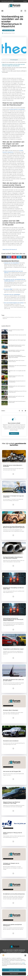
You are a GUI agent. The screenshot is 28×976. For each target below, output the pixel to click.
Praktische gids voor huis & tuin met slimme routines (16, 397)
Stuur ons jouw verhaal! (14, 423)
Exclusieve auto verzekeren (10, 740)
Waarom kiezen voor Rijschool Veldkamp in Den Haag (11, 802)
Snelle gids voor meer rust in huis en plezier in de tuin (16, 361)
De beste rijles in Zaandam (10, 710)
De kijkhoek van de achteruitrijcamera (14, 894)
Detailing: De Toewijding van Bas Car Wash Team (13, 588)
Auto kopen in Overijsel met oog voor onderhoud (13, 496)
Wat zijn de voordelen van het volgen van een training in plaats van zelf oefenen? (13, 65)
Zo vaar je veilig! (8, 289)
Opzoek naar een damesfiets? (11, 263)
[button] (25, 955)
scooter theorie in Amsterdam (17, 109)
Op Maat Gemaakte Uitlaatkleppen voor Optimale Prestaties (13, 557)
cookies (23, 963)
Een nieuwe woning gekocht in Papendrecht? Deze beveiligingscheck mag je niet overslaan (17, 356)
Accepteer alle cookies (14, 970)
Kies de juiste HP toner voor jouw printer (17, 334)
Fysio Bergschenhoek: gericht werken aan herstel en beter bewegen (16, 346)
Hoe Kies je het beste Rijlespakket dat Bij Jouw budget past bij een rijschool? (14, 527)
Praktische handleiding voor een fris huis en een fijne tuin (17, 392)
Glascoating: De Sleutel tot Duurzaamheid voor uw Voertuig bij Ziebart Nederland (13, 619)
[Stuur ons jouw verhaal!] (14, 419)
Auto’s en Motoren (8, 30)
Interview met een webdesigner (12, 294)
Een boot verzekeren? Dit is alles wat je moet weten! (13, 680)
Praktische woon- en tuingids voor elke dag (16, 371)
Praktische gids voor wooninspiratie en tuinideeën (16, 386)
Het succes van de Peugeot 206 (12, 771)
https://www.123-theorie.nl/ (10, 249)
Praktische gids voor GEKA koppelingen (17, 340)
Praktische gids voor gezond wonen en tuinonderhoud (16, 381)
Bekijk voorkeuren (14, 973)
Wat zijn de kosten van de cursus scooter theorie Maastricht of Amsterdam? (14, 68)
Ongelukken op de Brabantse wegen (13, 649)
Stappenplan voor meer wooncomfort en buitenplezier (17, 366)
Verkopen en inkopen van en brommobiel (11, 864)
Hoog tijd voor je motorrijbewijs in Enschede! (12, 466)
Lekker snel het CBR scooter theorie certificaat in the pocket (14, 71)
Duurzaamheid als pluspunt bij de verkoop (16, 330)
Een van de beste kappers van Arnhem (14, 302)
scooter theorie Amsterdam (8, 317)
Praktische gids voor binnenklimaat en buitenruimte (16, 402)
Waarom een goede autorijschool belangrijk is (12, 925)
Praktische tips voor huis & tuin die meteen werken (16, 376)
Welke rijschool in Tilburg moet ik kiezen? (12, 833)
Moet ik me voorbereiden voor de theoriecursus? (14, 62)
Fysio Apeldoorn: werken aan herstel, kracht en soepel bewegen (16, 351)
